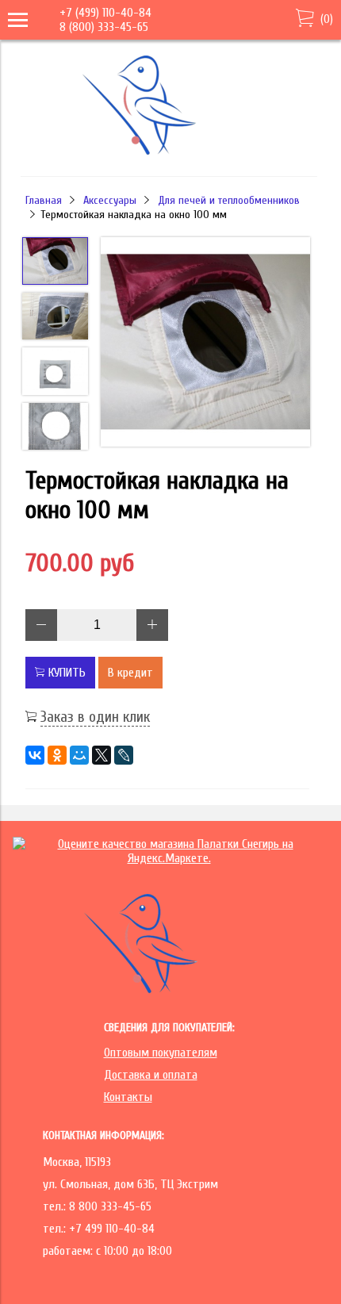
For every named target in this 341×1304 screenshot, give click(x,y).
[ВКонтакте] (34, 755)
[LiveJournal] (123, 755)
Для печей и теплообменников (229, 200)
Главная (43, 200)
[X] (101, 755)
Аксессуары (109, 200)
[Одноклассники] (57, 755)
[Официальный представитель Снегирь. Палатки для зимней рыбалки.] (167, 154)
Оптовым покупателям (160, 1052)
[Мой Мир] (79, 755)
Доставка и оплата (150, 1075)
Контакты (128, 1097)
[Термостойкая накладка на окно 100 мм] (205, 343)
